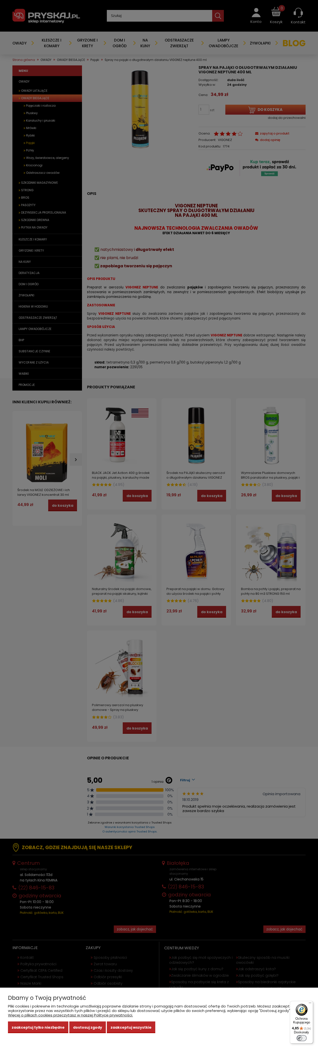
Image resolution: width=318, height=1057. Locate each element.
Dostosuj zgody (87, 1027)
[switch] (302, 1038)
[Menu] (310, 1004)
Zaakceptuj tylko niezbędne (38, 1027)
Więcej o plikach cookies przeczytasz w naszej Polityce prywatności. (70, 1015)
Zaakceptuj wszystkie (131, 1027)
